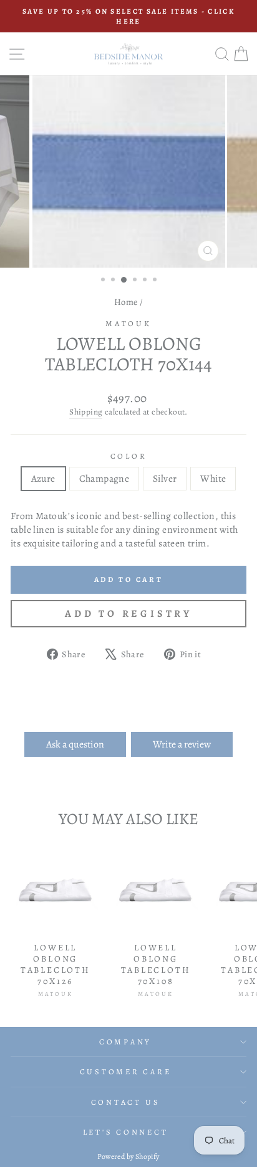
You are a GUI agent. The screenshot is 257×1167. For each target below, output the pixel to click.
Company (125, 1041)
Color (128, 456)
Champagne (104, 478)
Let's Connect (125, 1132)
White (213, 478)
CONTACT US (125, 1102)
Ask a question (75, 744)
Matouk (128, 323)
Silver (165, 478)
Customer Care (126, 1071)
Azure (43, 478)
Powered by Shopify (128, 1156)
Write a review (182, 744)
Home (126, 302)
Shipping (85, 412)
